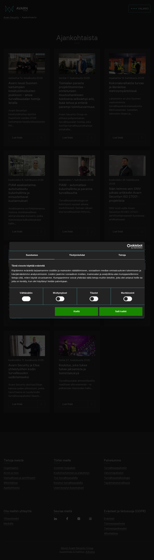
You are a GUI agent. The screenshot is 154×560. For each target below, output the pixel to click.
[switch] (60, 298)
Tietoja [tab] (122, 255)
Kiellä (77, 311)
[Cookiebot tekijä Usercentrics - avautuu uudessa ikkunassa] (129, 246)
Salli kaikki (120, 311)
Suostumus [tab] (32, 255)
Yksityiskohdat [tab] (77, 255)
